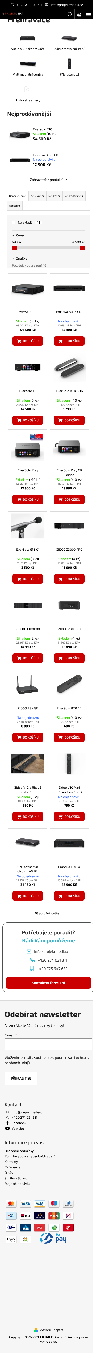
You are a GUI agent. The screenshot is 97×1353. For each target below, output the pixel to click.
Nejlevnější (37, 195)
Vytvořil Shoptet (51, 1330)
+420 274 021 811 (29, 5)
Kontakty (11, 1162)
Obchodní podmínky (19, 1151)
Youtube (18, 1128)
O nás (9, 1173)
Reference (12, 1167)
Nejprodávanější (74, 195)
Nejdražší (54, 195)
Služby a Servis (16, 1178)
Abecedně (14, 205)
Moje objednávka (17, 1184)
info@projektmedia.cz (67, 5)
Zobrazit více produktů (47, 180)
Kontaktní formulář (48, 982)
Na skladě (29, 222)
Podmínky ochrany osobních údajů (30, 1156)
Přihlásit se (21, 1078)
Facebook (19, 1123)
